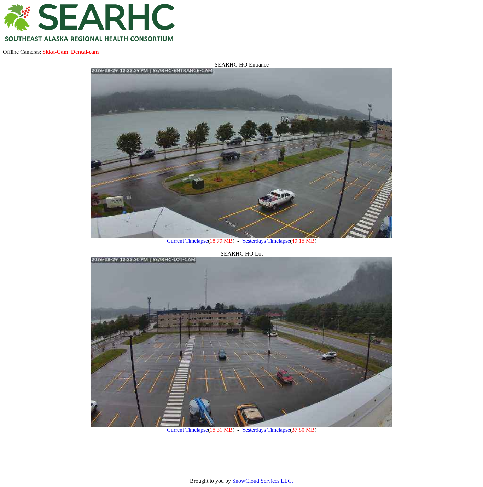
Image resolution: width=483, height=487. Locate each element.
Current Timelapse (187, 241)
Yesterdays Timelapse (266, 241)
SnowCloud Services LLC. (262, 481)
